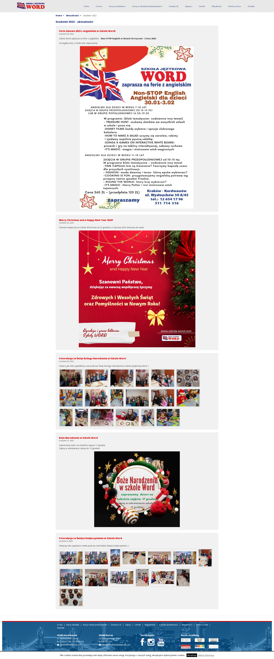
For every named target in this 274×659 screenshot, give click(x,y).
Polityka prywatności (168, 624)
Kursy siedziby (72, 624)
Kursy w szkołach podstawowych (146, 6)
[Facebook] (142, 640)
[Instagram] (149, 640)
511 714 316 (78, 641)
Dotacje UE (173, 6)
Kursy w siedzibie (116, 6)
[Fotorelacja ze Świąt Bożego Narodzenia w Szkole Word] (71, 378)
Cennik (202, 6)
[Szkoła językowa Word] (31, 5)
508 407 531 (106, 641)
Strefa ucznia (234, 6)
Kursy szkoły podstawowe (95, 624)
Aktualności (216, 6)
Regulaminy (150, 624)
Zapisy (188, 6)
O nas (98, 6)
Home (86, 6)
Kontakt (251, 6)
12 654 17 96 (65, 641)
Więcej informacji (206, 655)
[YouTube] (159, 640)
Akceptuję (191, 655)
